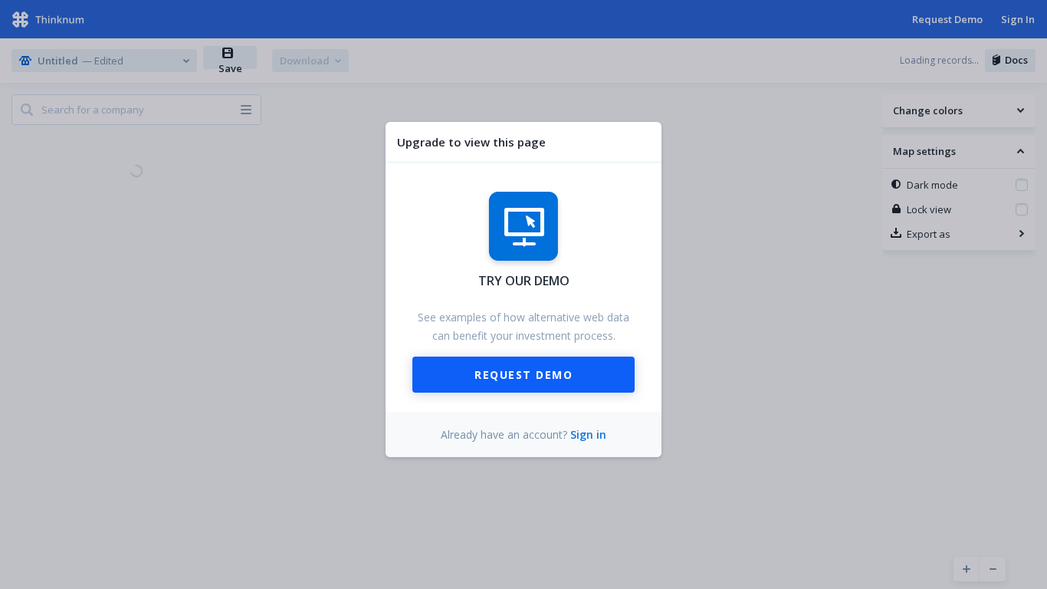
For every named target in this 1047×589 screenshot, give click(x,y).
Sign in (588, 434)
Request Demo (523, 374)
